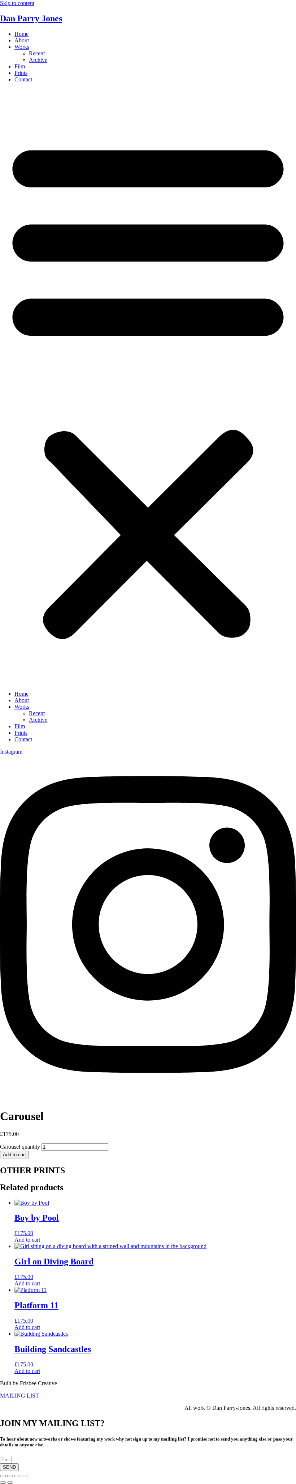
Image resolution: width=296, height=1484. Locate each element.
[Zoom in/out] (3, 1476)
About (21, 40)
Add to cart (14, 1154)
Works (21, 47)
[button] (148, 387)
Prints (20, 73)
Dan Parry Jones (31, 18)
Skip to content (17, 3)
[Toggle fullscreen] (10, 1476)
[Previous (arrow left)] (3, 1482)
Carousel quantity (20, 1147)
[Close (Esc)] (24, 1476)
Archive (38, 60)
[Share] (17, 1476)
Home (21, 34)
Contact (23, 79)
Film (19, 66)
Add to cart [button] (27, 1240)
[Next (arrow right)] (10, 1482)
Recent (37, 53)
